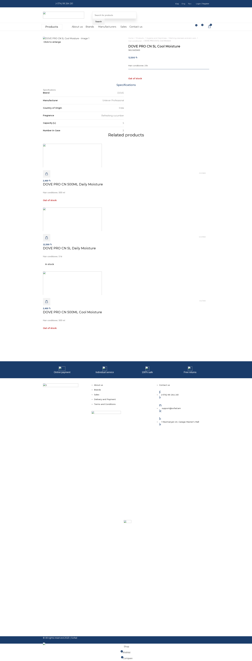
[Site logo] (63, 15)
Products (51, 26)
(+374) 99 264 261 (64, 3)
